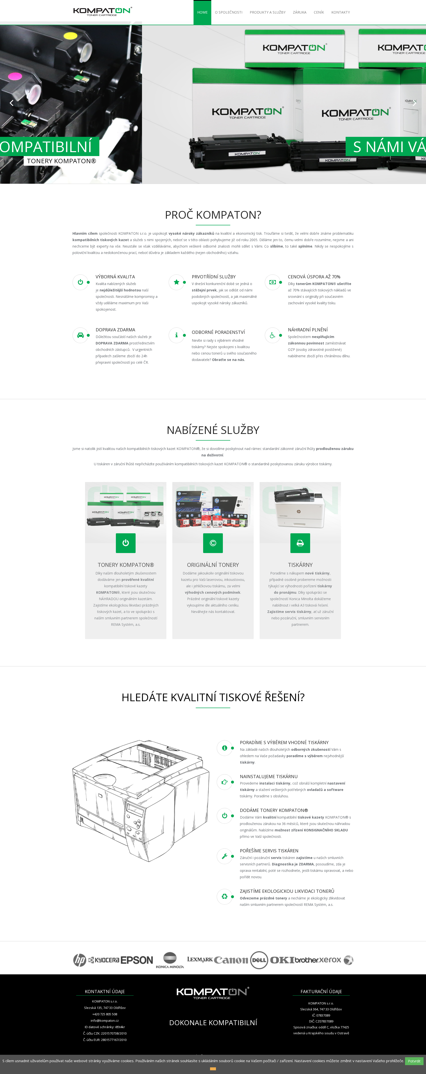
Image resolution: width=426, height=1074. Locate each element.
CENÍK (319, 12)
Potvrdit (414, 1061)
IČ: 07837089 (321, 1015)
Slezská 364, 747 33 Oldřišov (321, 1009)
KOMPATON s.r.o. (105, 1001)
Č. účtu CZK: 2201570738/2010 (104, 1033)
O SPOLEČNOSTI (228, 12)
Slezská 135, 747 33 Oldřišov (105, 1007)
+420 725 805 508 (104, 1014)
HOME (202, 12)
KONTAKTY (340, 12)
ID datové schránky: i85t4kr (105, 1027)
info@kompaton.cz (105, 1020)
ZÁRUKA (299, 12)
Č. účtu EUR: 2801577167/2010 (104, 1040)
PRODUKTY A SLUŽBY (267, 12)
